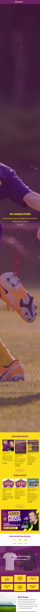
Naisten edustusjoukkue (20, 587)
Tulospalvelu (33, 579)
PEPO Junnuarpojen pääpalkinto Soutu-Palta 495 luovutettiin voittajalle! (32, 489)
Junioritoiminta (7, 586)
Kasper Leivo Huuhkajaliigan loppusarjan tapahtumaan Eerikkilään (8, 489)
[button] (23, 2)
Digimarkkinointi (33, 586)
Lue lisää (5, 463)
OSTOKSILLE (20, 562)
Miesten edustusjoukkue (20, 578)
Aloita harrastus (7, 579)
